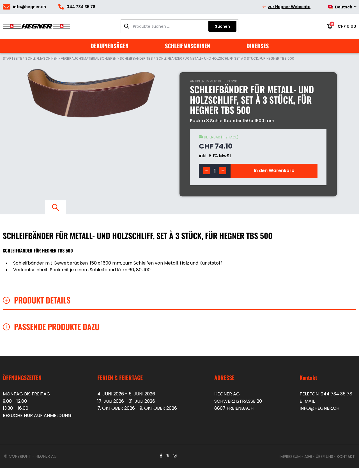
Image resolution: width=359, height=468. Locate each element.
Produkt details (42, 300)
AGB (308, 456)
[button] (206, 170)
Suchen (222, 26)
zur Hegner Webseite (289, 6)
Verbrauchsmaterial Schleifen (88, 58)
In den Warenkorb (274, 170)
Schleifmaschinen (41, 58)
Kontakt (346, 456)
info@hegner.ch (319, 408)
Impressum (290, 456)
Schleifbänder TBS (136, 58)
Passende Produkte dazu (56, 327)
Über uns (324, 456)
